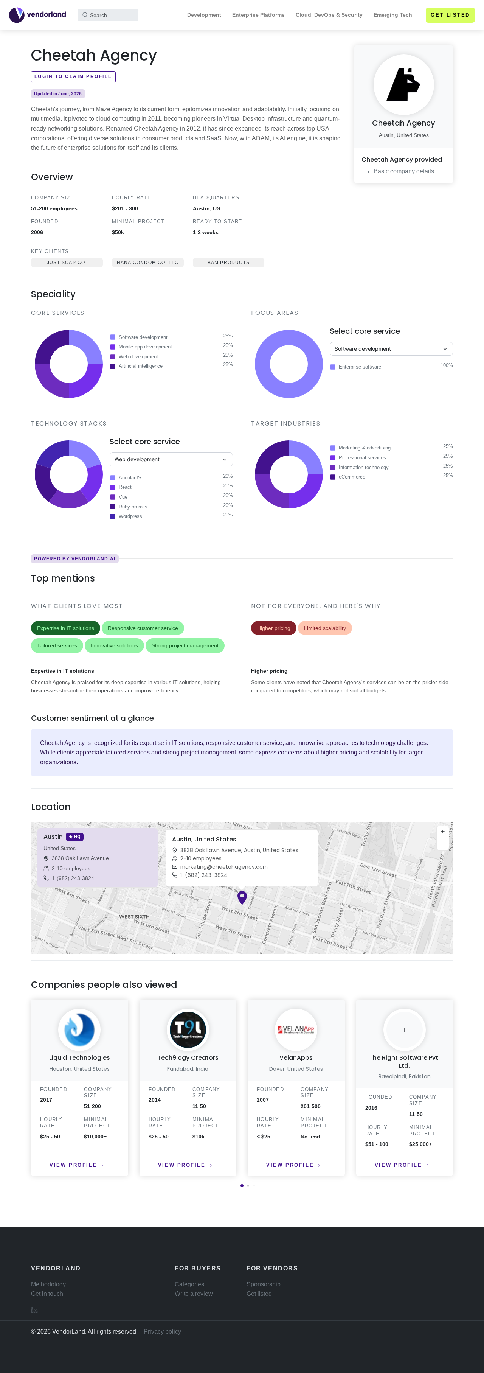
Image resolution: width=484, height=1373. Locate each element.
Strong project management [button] (185, 645)
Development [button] (204, 15)
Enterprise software (360, 367)
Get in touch (47, 1294)
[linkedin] (34, 1309)
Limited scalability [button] (325, 628)
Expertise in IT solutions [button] (65, 628)
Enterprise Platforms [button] (258, 15)
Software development (143, 337)
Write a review (194, 1294)
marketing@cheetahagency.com (224, 866)
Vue (123, 497)
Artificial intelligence (141, 366)
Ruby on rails (133, 507)
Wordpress (130, 516)
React (125, 487)
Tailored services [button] (57, 645)
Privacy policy (162, 1331)
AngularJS (130, 477)
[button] (242, 898)
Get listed (450, 15)
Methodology (48, 1284)
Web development (138, 356)
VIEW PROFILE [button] (73, 1165)
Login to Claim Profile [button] (73, 76)
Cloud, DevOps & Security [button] (329, 15)
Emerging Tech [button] (393, 15)
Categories (189, 1284)
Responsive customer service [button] (143, 628)
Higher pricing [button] (273, 628)
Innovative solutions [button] (114, 645)
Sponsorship (264, 1284)
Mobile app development (145, 347)
